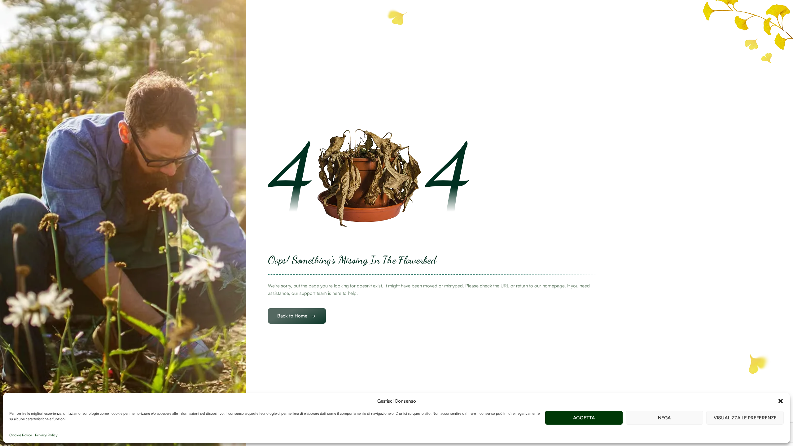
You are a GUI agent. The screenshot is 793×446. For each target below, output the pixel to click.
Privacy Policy (46, 435)
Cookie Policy (20, 435)
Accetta (584, 418)
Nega (664, 418)
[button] (781, 401)
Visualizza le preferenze (745, 418)
